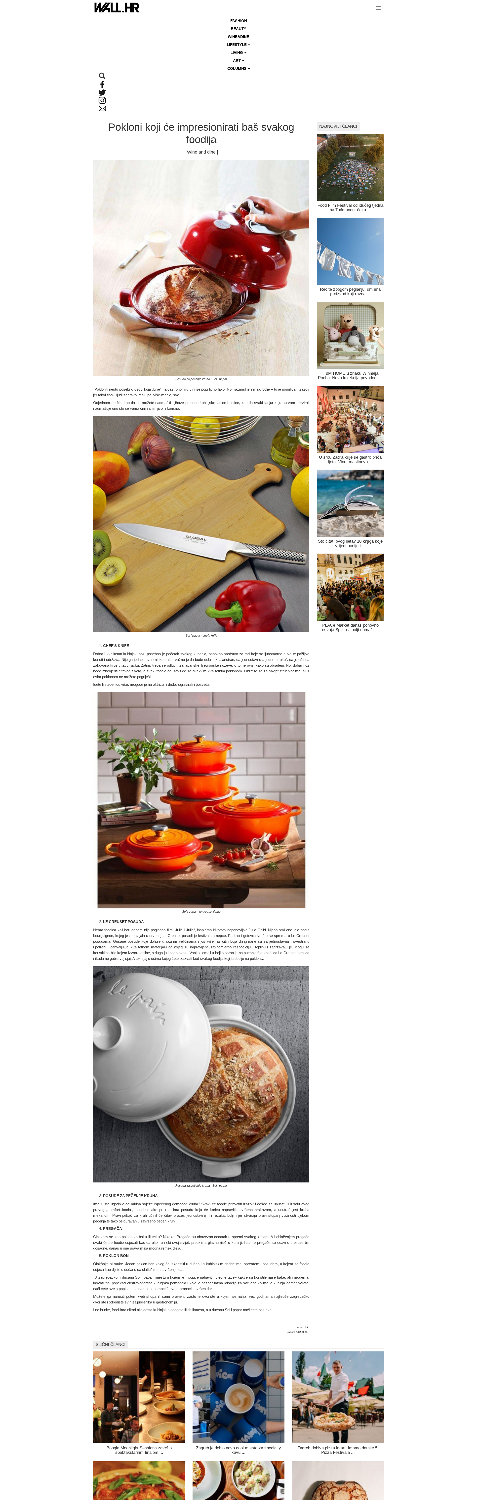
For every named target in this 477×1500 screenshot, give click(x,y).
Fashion (238, 21)
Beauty (238, 29)
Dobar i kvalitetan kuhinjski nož (119, 654)
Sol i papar (144, 1277)
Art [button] (237, 60)
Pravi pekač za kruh (129, 1215)
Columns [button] (237, 68)
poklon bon (145, 1264)
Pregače (183, 1237)
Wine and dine (201, 152)
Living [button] (237, 52)
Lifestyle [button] (237, 44)
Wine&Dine (238, 37)
